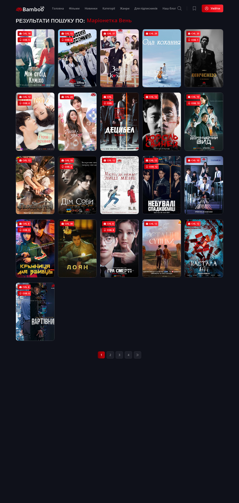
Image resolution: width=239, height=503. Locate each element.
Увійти (215, 8)
